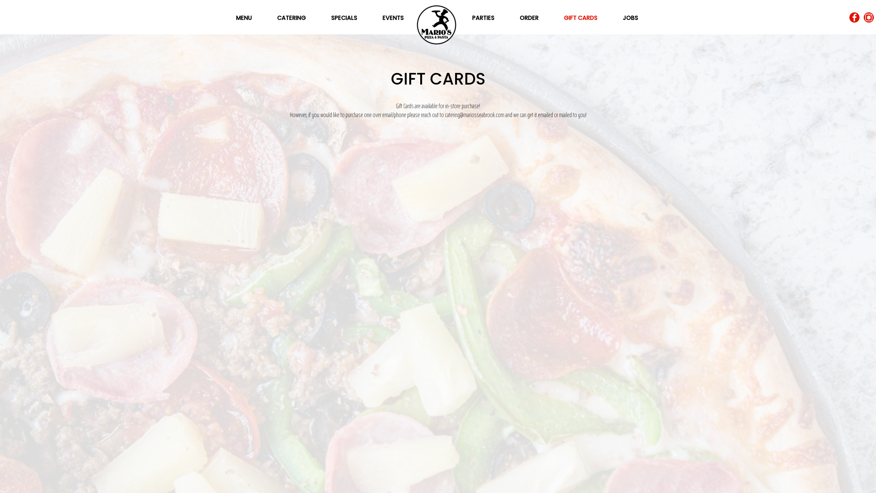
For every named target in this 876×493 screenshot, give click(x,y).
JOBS (630, 18)
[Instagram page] (869, 17)
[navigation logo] (438, 22)
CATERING (292, 18)
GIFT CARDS (581, 18)
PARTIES (484, 18)
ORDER (530, 18)
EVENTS (393, 18)
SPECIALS (345, 18)
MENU (244, 18)
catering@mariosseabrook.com (474, 115)
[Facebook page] (854, 17)
